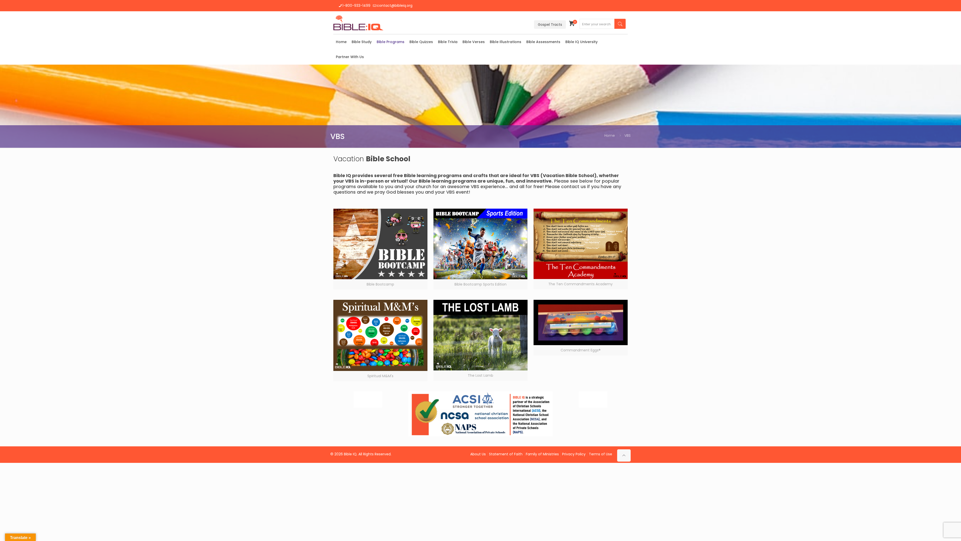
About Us (478, 454)
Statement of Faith (506, 454)
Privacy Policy (574, 454)
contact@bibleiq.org (394, 5)
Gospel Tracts (550, 24)
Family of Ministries (542, 454)
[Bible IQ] (358, 22)
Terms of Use (600, 454)
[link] (380, 249)
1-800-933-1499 (356, 5)
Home (609, 135)
